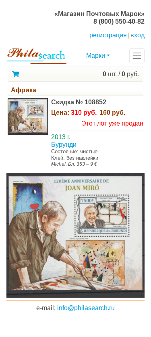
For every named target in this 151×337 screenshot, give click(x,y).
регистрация (108, 35)
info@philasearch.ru (86, 308)
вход (137, 35)
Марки (95, 55)
